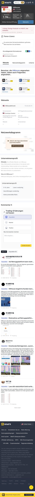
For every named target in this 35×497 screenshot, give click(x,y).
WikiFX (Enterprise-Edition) (17, 436)
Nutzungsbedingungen (7, 433)
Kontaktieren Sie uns (13, 429)
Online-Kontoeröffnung (9, 22)
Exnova (16, 483)
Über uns (3, 429)
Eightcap (4, 481)
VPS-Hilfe (5, 443)
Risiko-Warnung (25, 429)
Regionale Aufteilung (27, 443)
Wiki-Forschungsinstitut (26, 440)
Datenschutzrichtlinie (22, 433)
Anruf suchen (5, 436)
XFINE (16, 481)
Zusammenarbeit (15, 443)
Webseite (26, 22)
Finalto (22, 483)
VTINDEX (23, 481)
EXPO (16, 440)
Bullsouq (4, 483)
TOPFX (11, 481)
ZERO (10, 483)
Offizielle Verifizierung (7, 440)
